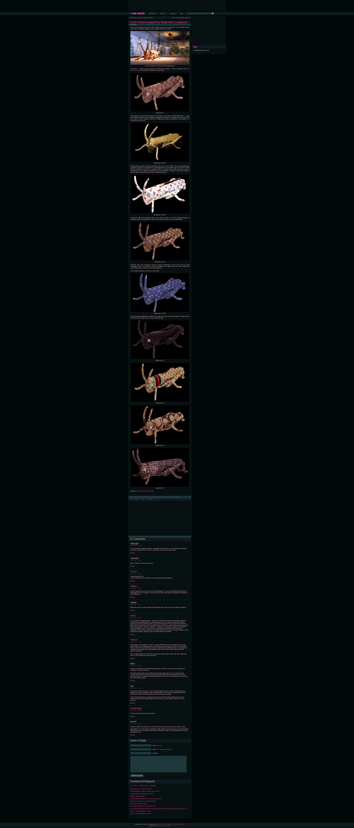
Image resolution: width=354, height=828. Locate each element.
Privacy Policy (164, 825)
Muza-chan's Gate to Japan (138, 803)
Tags (181, 13)
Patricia (133, 640)
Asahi (138, 491)
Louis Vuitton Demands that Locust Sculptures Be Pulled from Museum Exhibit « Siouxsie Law (158, 808)
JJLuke (133, 571)
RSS (169, 825)
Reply (132, 553)
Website (155, 753)
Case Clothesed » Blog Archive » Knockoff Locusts (145, 798)
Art (131, 499)
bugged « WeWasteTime (137, 796)
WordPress (157, 825)
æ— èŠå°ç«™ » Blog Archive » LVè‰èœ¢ (143, 785)
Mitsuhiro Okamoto (147, 491)
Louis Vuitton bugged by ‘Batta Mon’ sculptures (159, 22)
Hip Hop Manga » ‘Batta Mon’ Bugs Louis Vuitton (144, 791)
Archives (172, 13)
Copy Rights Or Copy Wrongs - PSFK (141, 793)
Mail (162, 749)
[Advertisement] (163, 5)
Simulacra (150, 499)
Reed (133, 615)
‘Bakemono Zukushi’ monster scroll (141, 18)
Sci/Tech (162, 13)
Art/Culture (152, 13)
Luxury (142, 499)
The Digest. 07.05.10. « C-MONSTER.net (142, 806)
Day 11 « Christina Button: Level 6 (140, 811)
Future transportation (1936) (180, 18)
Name (157, 745)
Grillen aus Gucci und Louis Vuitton (140, 789)
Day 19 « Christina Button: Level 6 (140, 813)
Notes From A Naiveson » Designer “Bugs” (143, 801)
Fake (135, 499)
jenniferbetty (136, 708)
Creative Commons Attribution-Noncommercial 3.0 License (171, 824)
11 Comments (185, 497)
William (133, 586)
